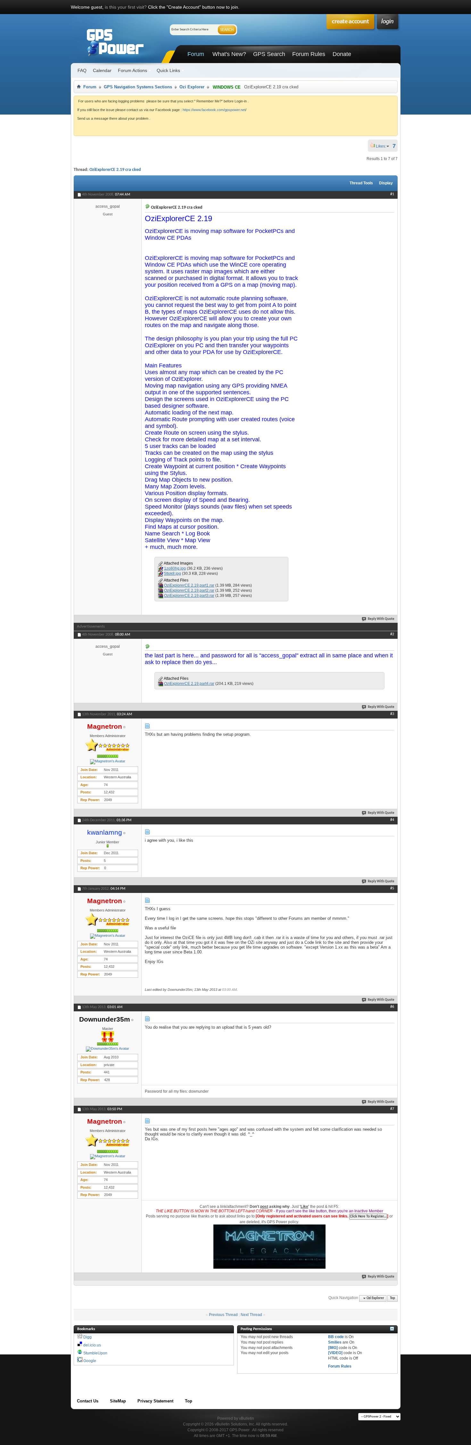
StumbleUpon (95, 1353)
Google (89, 1361)
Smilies (335, 1342)
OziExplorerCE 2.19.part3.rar (189, 595)
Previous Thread (223, 1315)
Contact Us (87, 1401)
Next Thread (251, 1315)
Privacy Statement (155, 1401)
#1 (392, 194)
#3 (392, 714)
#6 (392, 1007)
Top (392, 1298)
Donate (342, 54)
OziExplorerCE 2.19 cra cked (115, 169)
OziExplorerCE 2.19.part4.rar (189, 683)
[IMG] (333, 1347)
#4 (392, 820)
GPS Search (269, 54)
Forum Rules (308, 54)
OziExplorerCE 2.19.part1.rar (189, 585)
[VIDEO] (335, 1353)
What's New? (229, 54)
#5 (392, 888)
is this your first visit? (126, 7)
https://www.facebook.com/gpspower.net (214, 110)
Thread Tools (361, 183)
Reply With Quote (381, 619)
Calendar (102, 70)
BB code (336, 1337)
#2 (392, 634)
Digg (87, 1337)
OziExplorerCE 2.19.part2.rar (189, 590)
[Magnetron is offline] (107, 761)
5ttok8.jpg (172, 573)
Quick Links (168, 70)
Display (386, 183)
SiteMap (118, 1401)
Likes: (383, 146)
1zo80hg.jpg (175, 568)
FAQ (82, 70)
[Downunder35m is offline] (107, 1049)
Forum (195, 54)
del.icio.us (92, 1345)
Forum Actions (132, 70)
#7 (392, 1109)
